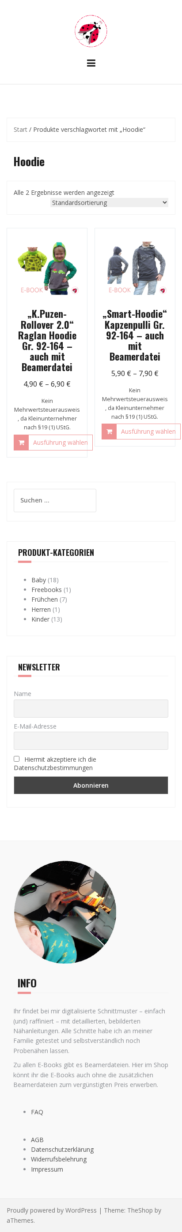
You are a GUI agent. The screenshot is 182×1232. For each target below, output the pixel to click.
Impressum (47, 1169)
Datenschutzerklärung (62, 1149)
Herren (41, 609)
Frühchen (44, 599)
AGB (37, 1139)
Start (20, 129)
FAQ (37, 1112)
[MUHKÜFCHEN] (91, 30)
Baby (38, 580)
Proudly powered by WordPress (52, 1210)
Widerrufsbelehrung (59, 1159)
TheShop (140, 1210)
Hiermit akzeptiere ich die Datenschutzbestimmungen (55, 763)
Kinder (40, 619)
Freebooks (46, 589)
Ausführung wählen (60, 442)
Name (22, 693)
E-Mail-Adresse (35, 726)
